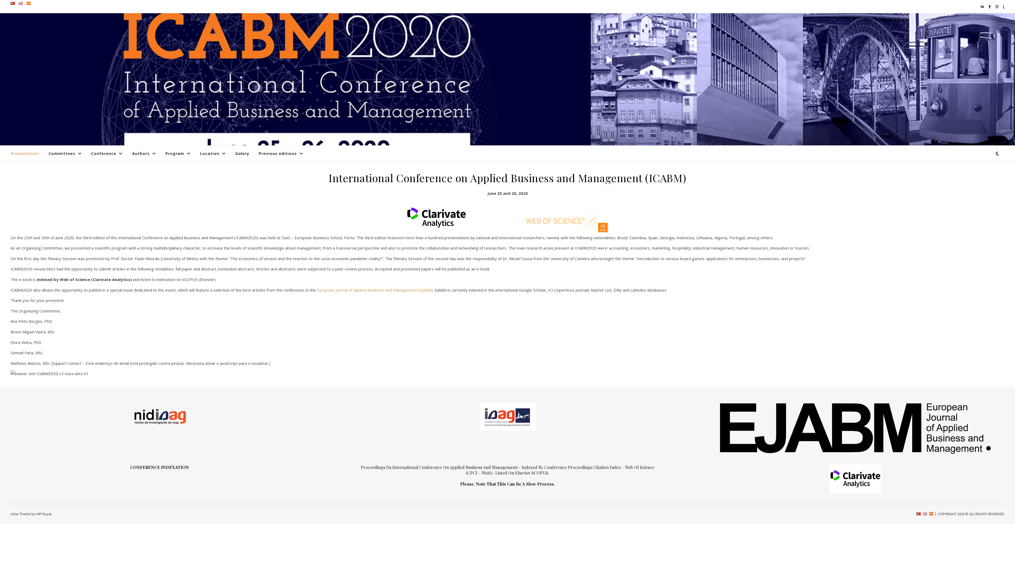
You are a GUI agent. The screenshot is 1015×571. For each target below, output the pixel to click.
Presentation (25, 153)
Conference (103, 153)
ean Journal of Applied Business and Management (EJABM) (380, 290)
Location (209, 153)
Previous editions (278, 153)
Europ (322, 290)
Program (174, 153)
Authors (141, 153)
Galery (242, 153)
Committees (62, 153)
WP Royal (43, 514)
